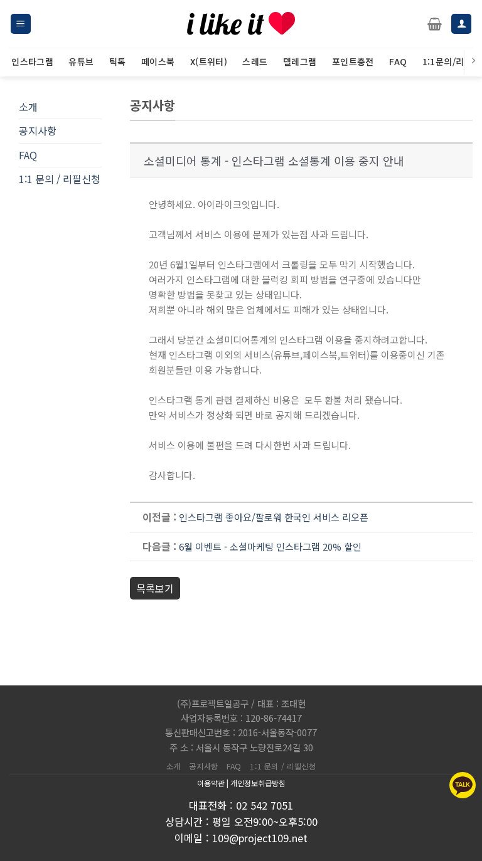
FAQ (28, 154)
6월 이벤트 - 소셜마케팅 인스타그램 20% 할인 (270, 546)
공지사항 (37, 130)
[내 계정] (461, 24)
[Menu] (21, 24)
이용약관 (211, 783)
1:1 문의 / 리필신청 (59, 178)
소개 (28, 106)
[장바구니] (434, 24)
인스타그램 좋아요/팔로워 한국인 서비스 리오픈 (273, 517)
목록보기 (155, 588)
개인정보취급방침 (258, 783)
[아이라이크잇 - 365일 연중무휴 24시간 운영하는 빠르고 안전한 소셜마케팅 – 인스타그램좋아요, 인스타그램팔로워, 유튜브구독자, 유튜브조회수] (241, 24)
